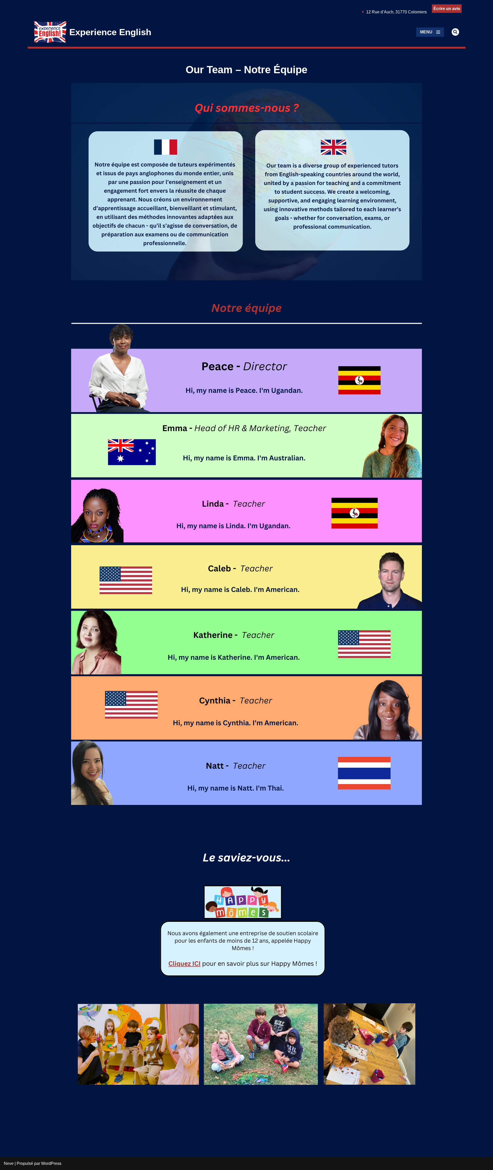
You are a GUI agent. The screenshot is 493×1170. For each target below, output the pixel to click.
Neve (9, 1163)
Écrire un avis (446, 8)
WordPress (51, 1163)
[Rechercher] (455, 32)
